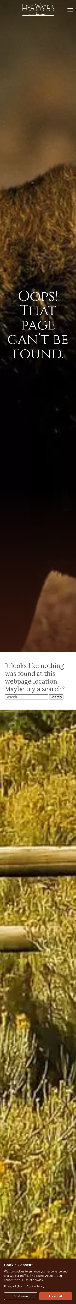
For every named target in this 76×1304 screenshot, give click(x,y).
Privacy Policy (13, 1286)
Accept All (55, 1296)
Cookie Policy (35, 1286)
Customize (21, 1296)
